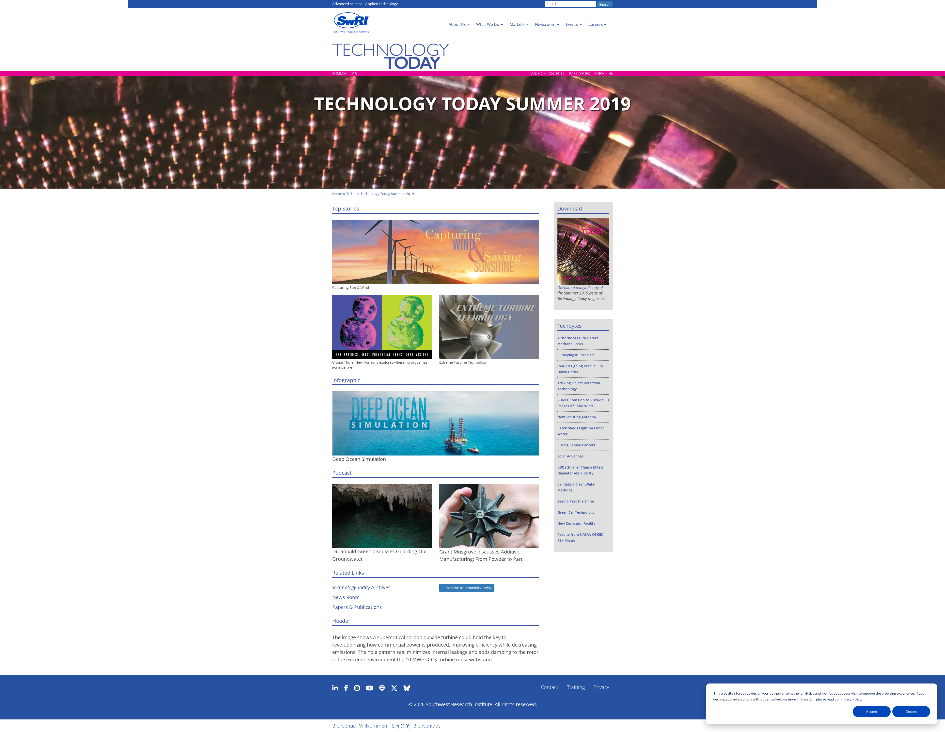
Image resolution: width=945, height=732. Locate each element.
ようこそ (400, 725)
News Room (346, 597)
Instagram (357, 688)
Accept (871, 711)
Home (337, 193)
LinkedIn (335, 688)
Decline (911, 711)
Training (576, 687)
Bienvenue (344, 725)
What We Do (487, 24)
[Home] (353, 22)
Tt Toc (351, 193)
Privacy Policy (850, 699)
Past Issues (579, 73)
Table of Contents (547, 73)
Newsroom (545, 24)
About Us (457, 24)
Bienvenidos (427, 725)
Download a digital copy (577, 287)
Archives (361, 587)
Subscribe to (466, 588)
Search (605, 4)
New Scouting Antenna (576, 417)
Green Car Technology (576, 512)
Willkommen (373, 725)
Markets (517, 24)
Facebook (346, 688)
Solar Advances (570, 456)
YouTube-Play (369, 688)
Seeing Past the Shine (575, 501)
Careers (595, 24)
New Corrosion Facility (576, 523)
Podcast (382, 688)
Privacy (601, 687)
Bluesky (407, 688)
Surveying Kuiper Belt (575, 355)
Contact (549, 687)
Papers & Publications (357, 607)
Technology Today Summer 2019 (387, 193)
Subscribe (603, 73)
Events (572, 24)
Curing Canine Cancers (576, 445)
